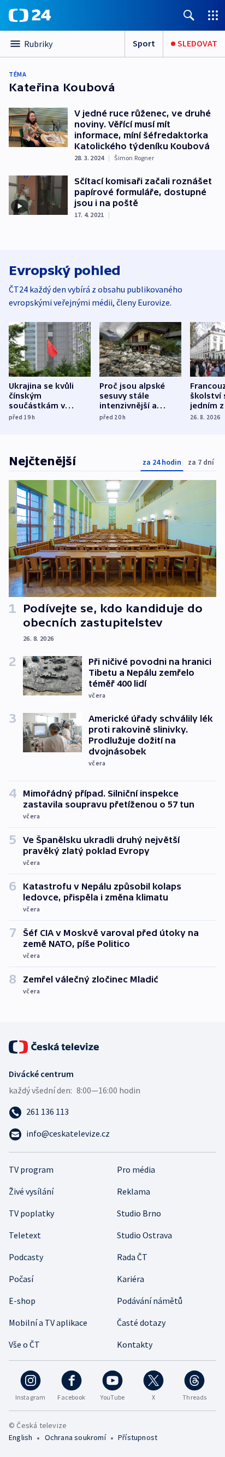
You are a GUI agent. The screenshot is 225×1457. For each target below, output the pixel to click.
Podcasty (26, 1256)
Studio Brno (139, 1213)
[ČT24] (30, 15)
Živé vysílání (31, 1191)
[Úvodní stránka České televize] (54, 1045)
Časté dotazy (141, 1322)
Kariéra (130, 1278)
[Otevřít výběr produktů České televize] (213, 15)
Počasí (21, 1278)
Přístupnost (137, 1437)
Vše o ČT (24, 1344)
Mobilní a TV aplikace (48, 1322)
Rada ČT (132, 1256)
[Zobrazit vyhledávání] (189, 15)
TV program (31, 1169)
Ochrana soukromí (75, 1437)
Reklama (133, 1191)
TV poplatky (31, 1213)
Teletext (25, 1235)
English (20, 1437)
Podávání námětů (149, 1300)
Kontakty (134, 1344)
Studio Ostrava (144, 1235)
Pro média (136, 1169)
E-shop (22, 1300)
